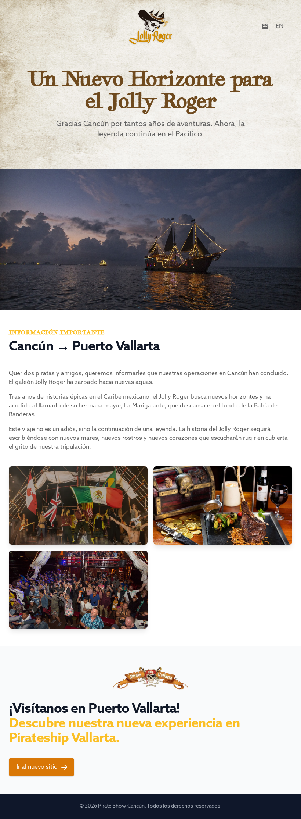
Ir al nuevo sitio (37, 767)
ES (265, 26)
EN (279, 26)
